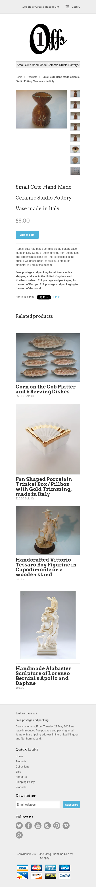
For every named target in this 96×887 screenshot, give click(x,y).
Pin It (56, 297)
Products (32, 77)
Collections (22, 766)
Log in (26, 6)
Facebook (28, 825)
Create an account (47, 6)
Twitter (19, 825)
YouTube (38, 825)
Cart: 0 (75, 6)
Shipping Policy (25, 782)
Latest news (26, 713)
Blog (18, 771)
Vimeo (66, 825)
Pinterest (56, 825)
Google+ (19, 835)
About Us (21, 777)
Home (19, 756)
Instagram (47, 825)
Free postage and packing (32, 720)
